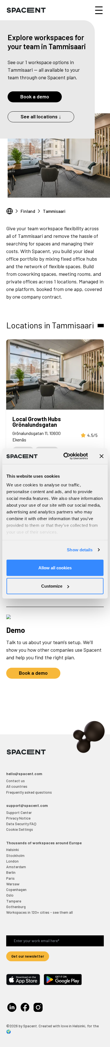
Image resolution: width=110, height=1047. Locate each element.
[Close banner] (102, 456)
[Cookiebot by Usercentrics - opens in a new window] (65, 456)
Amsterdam (16, 866)
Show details (80, 549)
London (12, 861)
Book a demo (34, 96)
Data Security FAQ (21, 823)
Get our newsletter (27, 956)
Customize (51, 586)
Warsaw (12, 883)
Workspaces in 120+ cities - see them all (39, 912)
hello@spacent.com (24, 773)
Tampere (13, 901)
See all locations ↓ (41, 116)
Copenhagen (16, 889)
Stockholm (15, 855)
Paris (10, 878)
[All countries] (9, 211)
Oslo (10, 895)
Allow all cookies (55, 567)
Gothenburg (16, 906)
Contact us (15, 780)
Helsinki (12, 849)
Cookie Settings (19, 829)
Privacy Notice (18, 818)
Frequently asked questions (29, 792)
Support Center (19, 812)
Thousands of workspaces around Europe (44, 842)
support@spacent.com (27, 805)
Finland (28, 211)
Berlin (11, 872)
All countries (16, 786)
